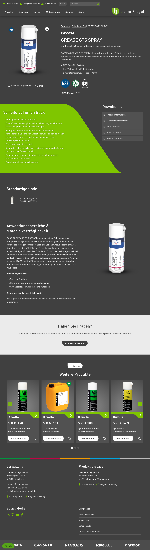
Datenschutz (85, 526)
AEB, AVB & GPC (87, 515)
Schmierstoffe (79, 26)
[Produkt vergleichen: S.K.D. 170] (35, 438)
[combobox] (85, 4)
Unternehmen (53, 11)
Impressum (84, 520)
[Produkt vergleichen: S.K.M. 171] (69, 438)
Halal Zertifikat (114, 133)
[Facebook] (22, 515)
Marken (37, 11)
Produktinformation (116, 115)
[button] (63, 4)
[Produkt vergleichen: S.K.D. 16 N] (139, 438)
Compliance (84, 509)
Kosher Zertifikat (115, 139)
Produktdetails (18, 438)
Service (69, 11)
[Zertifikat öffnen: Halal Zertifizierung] (76, 83)
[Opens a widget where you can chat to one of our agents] (8, 546)
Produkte (9, 11)
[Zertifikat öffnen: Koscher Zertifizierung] (85, 83)
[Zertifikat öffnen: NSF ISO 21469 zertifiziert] (65, 83)
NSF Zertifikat (113, 127)
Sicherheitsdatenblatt (117, 121)
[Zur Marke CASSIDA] (67, 33)
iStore (81, 11)
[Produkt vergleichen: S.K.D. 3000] (104, 438)
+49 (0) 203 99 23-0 (20, 485)
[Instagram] (12, 515)
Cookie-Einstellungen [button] (89, 532)
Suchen (98, 3)
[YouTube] (17, 515)
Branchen (23, 11)
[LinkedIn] (8, 515)
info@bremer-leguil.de (25, 491)
